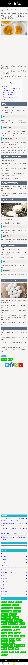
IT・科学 (3, 556)
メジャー (16, 627)
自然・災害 (4, 591)
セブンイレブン (7, 611)
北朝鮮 (4, 633)
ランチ (23, 627)
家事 (23, 636)
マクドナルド (6, 627)
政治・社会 (4, 582)
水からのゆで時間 (8, 92)
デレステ (13, 614)
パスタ (4, 623)
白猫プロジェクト (7, 645)
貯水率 (12, 648)
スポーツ (3, 569)
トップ (25, 664)
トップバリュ (6, 617)
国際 (2, 575)
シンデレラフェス (7, 608)
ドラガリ (16, 617)
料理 (11, 359)
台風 (11, 633)
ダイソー (5, 614)
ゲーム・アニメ (5, 566)
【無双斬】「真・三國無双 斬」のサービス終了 (13, 529)
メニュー (8, 664)
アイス (11, 602)
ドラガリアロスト (7, 620)
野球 (12, 652)
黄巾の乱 (5, 655)
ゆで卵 (4, 359)
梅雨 (19, 639)
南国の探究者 (14, 3)
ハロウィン (19, 620)
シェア (20, 664)
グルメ (4, 355)
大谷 (11, 636)
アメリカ (19, 602)
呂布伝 (4, 636)
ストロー (18, 608)
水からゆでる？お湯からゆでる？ (12, 88)
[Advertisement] (14, 50)
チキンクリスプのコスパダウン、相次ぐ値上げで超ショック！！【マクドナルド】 (13, 519)
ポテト (22, 623)
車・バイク (4, 594)
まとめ (5, 99)
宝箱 (17, 636)
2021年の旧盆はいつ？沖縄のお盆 (10, 534)
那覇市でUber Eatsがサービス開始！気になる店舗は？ (13, 538)
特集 (14, 664)
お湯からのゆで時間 (8, 94)
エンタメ (3, 559)
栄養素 (13, 639)
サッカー (16, 605)
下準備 (5, 86)
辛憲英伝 (5, 652)
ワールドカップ (7, 630)
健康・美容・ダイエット (7, 572)
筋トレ (4, 648)
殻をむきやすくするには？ (10, 97)
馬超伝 (23, 652)
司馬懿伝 (18, 633)
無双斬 (13, 642)
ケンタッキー (6, 605)
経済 (2, 588)
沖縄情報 (5, 642)
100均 (4, 602)
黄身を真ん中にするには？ (10, 90)
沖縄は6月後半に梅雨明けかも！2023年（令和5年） (13, 524)
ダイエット (18, 611)
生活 (2, 585)
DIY (2, 553)
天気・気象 (4, 578)
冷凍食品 (17, 630)
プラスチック (13, 623)
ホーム (3, 664)
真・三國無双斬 (20, 645)
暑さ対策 (5, 639)
